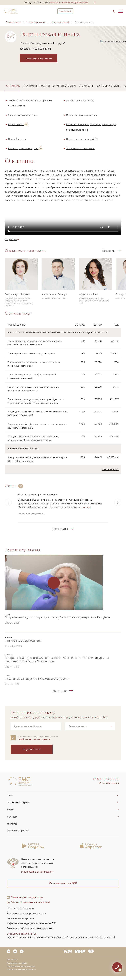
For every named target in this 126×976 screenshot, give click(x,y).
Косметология (16, 124)
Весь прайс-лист (110, 469)
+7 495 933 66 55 (41, 48)
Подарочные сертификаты (23, 640)
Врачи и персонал (64, 85)
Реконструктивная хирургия (23, 148)
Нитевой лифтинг (17, 139)
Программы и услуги (36, 85)
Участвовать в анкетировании (37, 871)
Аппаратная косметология (80, 100)
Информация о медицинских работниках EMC (32, 923)
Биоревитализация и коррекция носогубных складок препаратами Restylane (57, 617)
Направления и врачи (18, 802)
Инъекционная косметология (81, 115)
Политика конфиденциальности (21, 969)
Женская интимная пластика (23, 115)
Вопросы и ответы (108, 85)
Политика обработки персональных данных (30, 928)
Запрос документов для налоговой (30, 902)
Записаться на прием (38, 58)
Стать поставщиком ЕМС (63, 883)
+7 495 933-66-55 (105, 779)
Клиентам (12, 817)
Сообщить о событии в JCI (21, 934)
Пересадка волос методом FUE (82, 139)
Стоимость (86, 85)
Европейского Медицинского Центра (49, 175)
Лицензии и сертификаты (20, 908)
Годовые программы (18, 830)
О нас (10, 795)
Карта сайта (12, 960)
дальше (86, 507)
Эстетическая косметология (80, 148)
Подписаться (31, 749)
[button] (95, 2)
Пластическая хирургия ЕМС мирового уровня (37, 678)
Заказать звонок (65, 11)
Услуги (10, 809)
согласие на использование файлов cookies (69, 2)
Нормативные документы (20, 918)
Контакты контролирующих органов (26, 913)
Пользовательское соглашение (21, 966)
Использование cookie (17, 963)
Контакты (12, 824)
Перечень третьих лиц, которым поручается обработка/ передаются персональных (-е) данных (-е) (61, 937)
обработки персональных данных (34, 739)
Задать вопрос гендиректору (27, 897)
